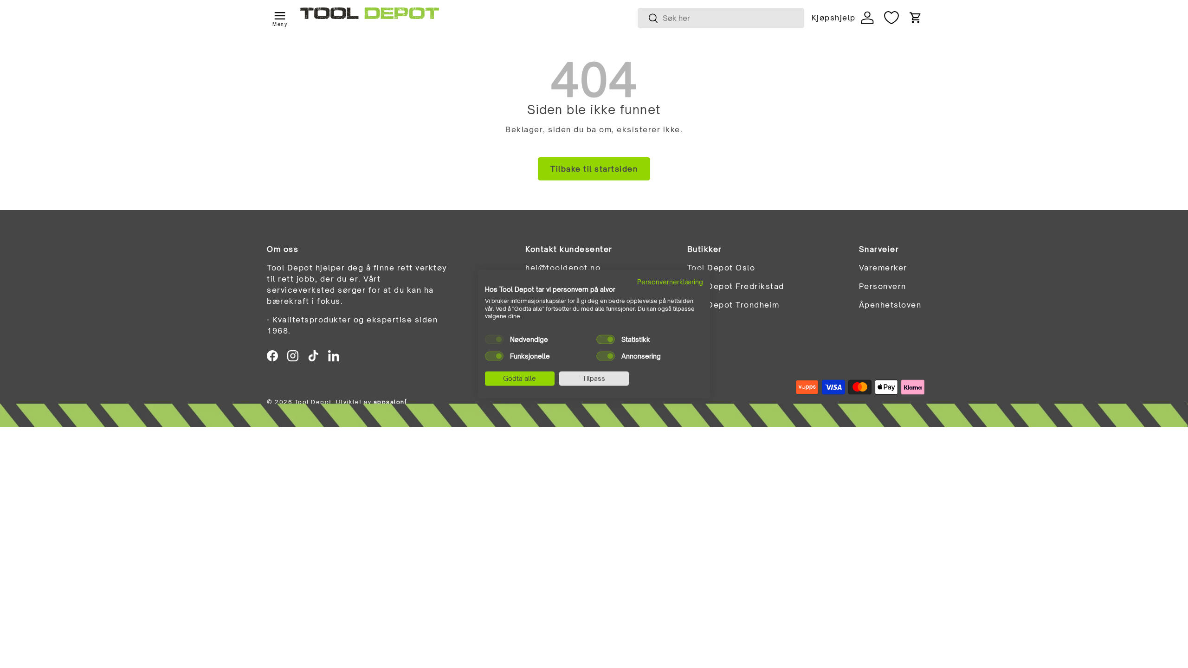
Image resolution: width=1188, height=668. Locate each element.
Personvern (882, 286)
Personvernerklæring (670, 282)
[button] (915, 17)
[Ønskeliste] (891, 17)
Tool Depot (313, 401)
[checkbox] (494, 339)
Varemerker (883, 267)
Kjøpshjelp (833, 17)
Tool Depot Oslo (721, 267)
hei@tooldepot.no (562, 267)
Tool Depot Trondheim (733, 304)
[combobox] (721, 18)
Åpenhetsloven (890, 304)
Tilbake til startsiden (594, 168)
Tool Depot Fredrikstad (735, 286)
